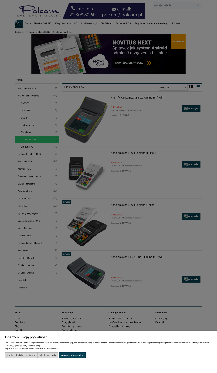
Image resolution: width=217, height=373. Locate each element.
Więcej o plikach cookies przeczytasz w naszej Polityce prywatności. (31, 348)
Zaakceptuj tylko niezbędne (21, 355)
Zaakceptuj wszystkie (72, 355)
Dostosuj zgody (48, 355)
